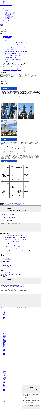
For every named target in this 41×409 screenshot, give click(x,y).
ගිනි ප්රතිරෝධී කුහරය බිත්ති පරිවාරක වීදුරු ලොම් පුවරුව (13, 203)
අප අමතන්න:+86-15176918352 (6, 5)
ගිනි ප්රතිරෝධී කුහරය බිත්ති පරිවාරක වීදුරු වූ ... (15, 241)
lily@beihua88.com (6, 252)
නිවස (4, 8)
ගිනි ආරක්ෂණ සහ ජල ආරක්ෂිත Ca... (13, 44)
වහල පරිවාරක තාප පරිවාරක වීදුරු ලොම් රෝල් (15, 246)
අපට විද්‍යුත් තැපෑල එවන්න (5, 79)
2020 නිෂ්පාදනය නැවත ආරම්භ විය (9, 272)
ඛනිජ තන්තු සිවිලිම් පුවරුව (10, 12)
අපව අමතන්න (5, 22)
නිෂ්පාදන (4, 11)
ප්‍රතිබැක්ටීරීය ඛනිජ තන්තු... (11, 49)
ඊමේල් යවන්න (3, 276)
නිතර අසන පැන (6, 20)
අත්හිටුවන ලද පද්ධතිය (9, 14)
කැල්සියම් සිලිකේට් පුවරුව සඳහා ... (12, 53)
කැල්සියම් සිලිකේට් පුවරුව (10, 13)
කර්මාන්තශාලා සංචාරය (9, 10)
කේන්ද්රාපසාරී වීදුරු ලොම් (6, 91)
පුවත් (3, 19)
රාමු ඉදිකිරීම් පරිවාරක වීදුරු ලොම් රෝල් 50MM (15, 237)
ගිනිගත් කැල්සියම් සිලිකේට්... (11, 57)
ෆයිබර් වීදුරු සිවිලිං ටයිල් (9, 15)
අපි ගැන (4, 9)
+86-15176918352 (6, 251)
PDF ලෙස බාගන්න (13, 79)
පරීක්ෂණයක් (26, 248)
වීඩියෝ (4, 21)
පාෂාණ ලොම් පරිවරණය (9, 16)
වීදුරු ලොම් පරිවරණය (9, 17)
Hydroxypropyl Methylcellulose (10, 18)
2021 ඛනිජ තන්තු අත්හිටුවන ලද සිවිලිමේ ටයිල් (11, 204)
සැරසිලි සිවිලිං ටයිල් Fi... (10, 61)
